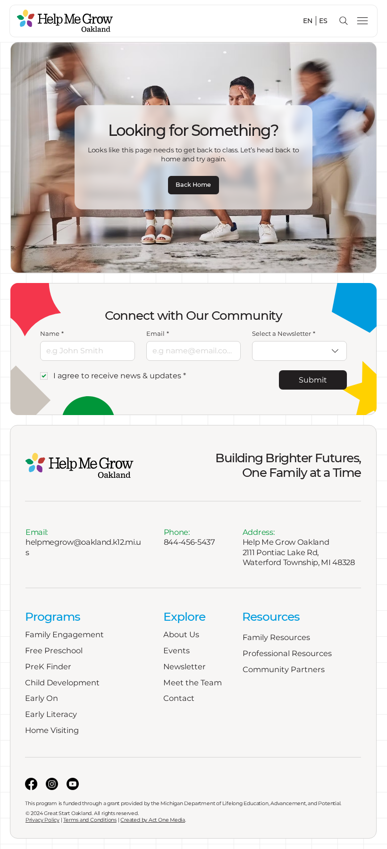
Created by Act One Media (152, 819)
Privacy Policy (42, 819)
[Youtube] (73, 784)
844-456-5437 (189, 542)
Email (157, 333)
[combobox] (299, 351)
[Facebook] (31, 784)
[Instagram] (52, 784)
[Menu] (363, 20)
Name (52, 333)
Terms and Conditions (90, 819)
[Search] (343, 20)
